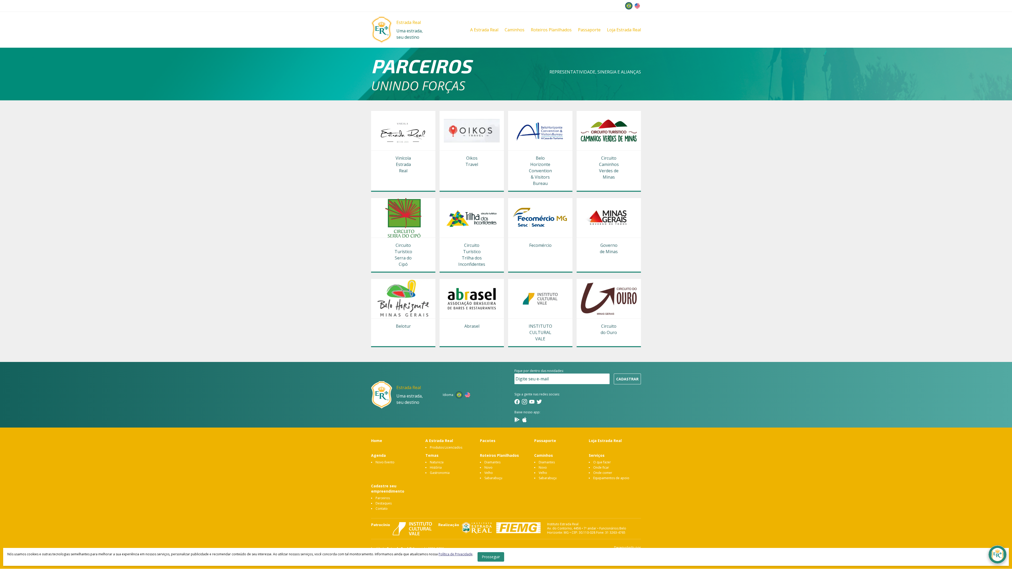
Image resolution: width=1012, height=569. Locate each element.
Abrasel (471, 326)
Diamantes (492, 462)
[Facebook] (517, 401)
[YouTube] (531, 401)
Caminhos (514, 30)
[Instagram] (524, 401)
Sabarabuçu (493, 478)
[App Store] (524, 419)
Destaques (384, 503)
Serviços (597, 455)
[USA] (637, 5)
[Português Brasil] (628, 5)
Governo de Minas (609, 248)
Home (376, 440)
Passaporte (589, 30)
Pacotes (487, 440)
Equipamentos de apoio (611, 478)
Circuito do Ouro (609, 329)
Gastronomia (440, 472)
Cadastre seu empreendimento (387, 488)
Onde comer (602, 472)
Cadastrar (627, 378)
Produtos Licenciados (446, 447)
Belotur (403, 326)
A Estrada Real (484, 30)
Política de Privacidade (456, 554)
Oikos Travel (471, 161)
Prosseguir (491, 556)
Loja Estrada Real (624, 30)
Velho (488, 472)
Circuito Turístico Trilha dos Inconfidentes (471, 254)
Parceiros (383, 498)
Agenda (378, 455)
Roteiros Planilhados (551, 30)
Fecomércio (540, 245)
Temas (432, 455)
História (436, 467)
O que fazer (602, 462)
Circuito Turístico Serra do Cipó (403, 254)
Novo (488, 467)
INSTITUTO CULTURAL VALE (540, 332)
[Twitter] (539, 401)
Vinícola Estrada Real (403, 164)
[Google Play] (517, 419)
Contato (382, 508)
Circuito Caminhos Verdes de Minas (609, 167)
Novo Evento (385, 462)
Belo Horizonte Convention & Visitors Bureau (540, 170)
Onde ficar (601, 467)
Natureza (437, 462)
